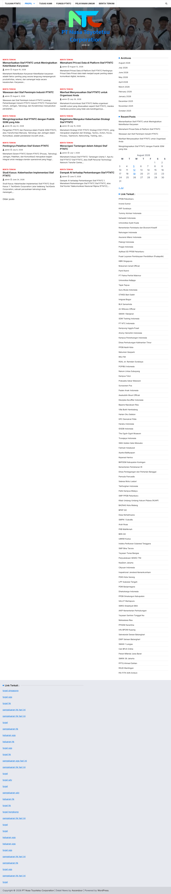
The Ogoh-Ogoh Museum (130, 433)
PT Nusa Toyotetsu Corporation (85, 36)
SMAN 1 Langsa (126, 644)
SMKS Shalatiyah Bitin (128, 606)
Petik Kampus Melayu (128, 491)
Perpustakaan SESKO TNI (130, 558)
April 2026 (123, 82)
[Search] (166, 4)
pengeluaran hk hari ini (14, 716)
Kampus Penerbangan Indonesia (133, 338)
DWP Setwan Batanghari (129, 639)
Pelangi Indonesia (126, 242)
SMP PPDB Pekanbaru (128, 496)
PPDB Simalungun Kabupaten (131, 596)
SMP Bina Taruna (126, 548)
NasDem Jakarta (126, 563)
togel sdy (7, 780)
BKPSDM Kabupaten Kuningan (132, 462)
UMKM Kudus (125, 539)
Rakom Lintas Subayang (129, 371)
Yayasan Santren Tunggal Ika (131, 615)
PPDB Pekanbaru (126, 199)
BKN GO (122, 534)
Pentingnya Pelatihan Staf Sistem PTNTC (26, 145)
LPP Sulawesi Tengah (128, 582)
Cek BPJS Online (126, 649)
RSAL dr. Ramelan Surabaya (131, 361)
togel (5, 722)
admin (7, 70)
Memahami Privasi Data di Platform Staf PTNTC (86, 62)
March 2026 (124, 87)
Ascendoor (77, 890)
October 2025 (125, 111)
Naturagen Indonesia (128, 232)
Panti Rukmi (124, 271)
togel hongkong (11, 811)
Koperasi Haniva (126, 457)
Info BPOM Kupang (127, 630)
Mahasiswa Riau (126, 620)
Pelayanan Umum (85, 3)
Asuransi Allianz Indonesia (130, 237)
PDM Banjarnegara (127, 586)
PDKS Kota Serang (127, 577)
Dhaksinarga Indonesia (129, 591)
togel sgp (7, 697)
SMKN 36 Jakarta (126, 658)
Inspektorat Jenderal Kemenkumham (135, 572)
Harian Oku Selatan (127, 414)
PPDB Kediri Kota (126, 347)
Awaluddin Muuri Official (129, 395)
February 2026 (125, 91)
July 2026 (123, 67)
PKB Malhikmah (125, 529)
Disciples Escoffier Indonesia (131, 400)
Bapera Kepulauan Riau (129, 405)
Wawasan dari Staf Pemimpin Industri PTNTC (28, 92)
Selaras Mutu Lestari (128, 481)
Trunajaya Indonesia (127, 438)
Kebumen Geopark (127, 352)
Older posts (8, 199)
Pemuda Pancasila (127, 476)
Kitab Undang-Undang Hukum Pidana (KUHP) (139, 500)
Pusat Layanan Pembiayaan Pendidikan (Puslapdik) (141, 256)
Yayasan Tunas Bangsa (129, 553)
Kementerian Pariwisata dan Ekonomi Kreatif (138, 227)
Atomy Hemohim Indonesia (130, 333)
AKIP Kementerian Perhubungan (133, 610)
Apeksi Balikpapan (127, 452)
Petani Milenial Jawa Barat (130, 654)
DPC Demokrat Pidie (127, 419)
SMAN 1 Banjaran (126, 314)
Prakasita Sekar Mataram (130, 381)
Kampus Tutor (125, 376)
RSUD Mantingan (126, 668)
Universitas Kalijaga (127, 280)
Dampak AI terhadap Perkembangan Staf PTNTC (87, 172)
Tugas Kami (45, 3)
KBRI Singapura (125, 261)
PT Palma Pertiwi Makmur (130, 275)
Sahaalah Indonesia (127, 218)
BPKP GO (123, 510)
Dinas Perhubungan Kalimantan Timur (135, 342)
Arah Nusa (123, 524)
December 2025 (126, 101)
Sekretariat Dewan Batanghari (132, 634)
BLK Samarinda (125, 304)
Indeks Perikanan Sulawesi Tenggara (135, 543)
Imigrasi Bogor (125, 299)
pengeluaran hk (10, 729)
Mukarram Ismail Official (129, 266)
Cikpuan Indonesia (127, 567)
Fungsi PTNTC (63, 3)
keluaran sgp (9, 735)
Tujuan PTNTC (13, 3)
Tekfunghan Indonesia (128, 486)
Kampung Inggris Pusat (129, 328)
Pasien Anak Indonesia (128, 390)
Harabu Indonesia (126, 424)
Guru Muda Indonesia (128, 290)
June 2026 (123, 72)
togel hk (7, 754)
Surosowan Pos (125, 385)
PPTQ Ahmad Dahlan (128, 663)
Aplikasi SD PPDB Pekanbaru (131, 251)
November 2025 (126, 106)
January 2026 (125, 96)
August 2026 (124, 63)
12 (134, 170)
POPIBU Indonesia (127, 366)
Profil (28, 3)
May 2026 (123, 77)
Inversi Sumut (125, 204)
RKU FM (122, 357)
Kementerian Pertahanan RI (130, 467)
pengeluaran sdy (11, 792)
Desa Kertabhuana (127, 515)
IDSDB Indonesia (126, 429)
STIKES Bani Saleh (127, 294)
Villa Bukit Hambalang (128, 409)
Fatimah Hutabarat (127, 448)
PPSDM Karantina (126, 625)
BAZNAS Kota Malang (128, 505)
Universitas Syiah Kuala (129, 223)
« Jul (121, 188)
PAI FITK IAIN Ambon (128, 673)
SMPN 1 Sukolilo (126, 519)
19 (134, 173)
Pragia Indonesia (126, 247)
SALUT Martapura (127, 601)
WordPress (103, 890)
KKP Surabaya (125, 208)
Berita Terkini (106, 3)
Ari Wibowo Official (127, 309)
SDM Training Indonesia (129, 318)
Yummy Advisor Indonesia (130, 213)
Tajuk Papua (124, 285)
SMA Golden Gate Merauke (131, 443)
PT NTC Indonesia (127, 323)
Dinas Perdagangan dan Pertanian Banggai (137, 472)
